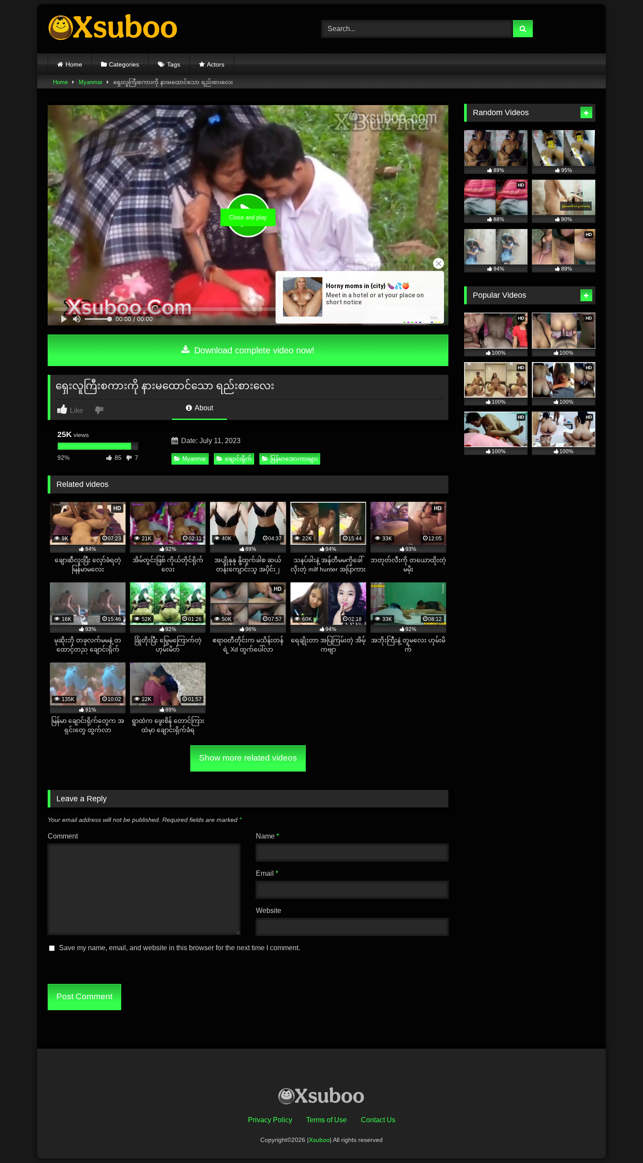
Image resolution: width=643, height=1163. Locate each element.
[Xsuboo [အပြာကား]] (113, 29)
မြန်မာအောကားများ (294, 458)
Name (267, 836)
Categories (124, 64)
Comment (63, 836)
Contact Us (378, 1120)
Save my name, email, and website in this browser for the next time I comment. (179, 948)
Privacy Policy (270, 1120)
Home (74, 64)
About (203, 408)
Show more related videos (248, 757)
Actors (215, 64)
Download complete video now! (253, 350)
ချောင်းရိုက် (238, 458)
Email (267, 873)
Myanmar (90, 82)
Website (268, 910)
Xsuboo (319, 1139)
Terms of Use (326, 1120)
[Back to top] (616, 1136)
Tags (173, 64)
